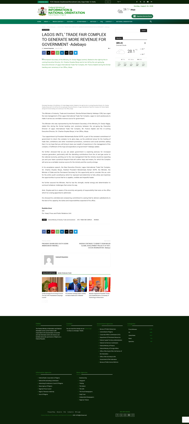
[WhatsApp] (57, 53)
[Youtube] (148, 2)
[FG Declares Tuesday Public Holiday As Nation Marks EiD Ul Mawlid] (76, 284)
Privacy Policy (51, 412)
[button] (150, 21)
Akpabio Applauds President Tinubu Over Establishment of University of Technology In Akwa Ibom (99, 295)
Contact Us (70, 412)
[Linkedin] (62, 53)
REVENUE (96, 219)
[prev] (106, 2)
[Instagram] (144, 2)
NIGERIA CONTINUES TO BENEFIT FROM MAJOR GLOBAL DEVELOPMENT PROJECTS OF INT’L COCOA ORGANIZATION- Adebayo (94, 246)
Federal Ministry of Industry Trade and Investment (61, 219)
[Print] (71, 53)
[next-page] (46, 301)
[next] (109, 2)
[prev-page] (43, 301)
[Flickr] (151, 2)
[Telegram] (76, 53)
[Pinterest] (53, 53)
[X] (48, 53)
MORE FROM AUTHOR (64, 273)
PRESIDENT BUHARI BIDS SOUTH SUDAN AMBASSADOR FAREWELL (55, 245)
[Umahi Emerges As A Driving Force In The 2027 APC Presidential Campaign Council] (52, 284)
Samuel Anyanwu (49, 48)
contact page (88, 328)
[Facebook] (137, 2)
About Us (59, 412)
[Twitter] (140, 2)
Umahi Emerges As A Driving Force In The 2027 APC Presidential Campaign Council (52, 295)
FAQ (64, 412)
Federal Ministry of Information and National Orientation (56, 415)
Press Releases (51, 27)
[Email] (67, 53)
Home (43, 27)
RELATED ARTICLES (49, 273)
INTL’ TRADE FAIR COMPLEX (84, 219)
